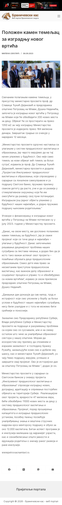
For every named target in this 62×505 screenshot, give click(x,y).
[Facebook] (9, 470)
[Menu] (58, 16)
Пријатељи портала (31, 489)
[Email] (53, 470)
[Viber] (38, 470)
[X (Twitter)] (24, 470)
